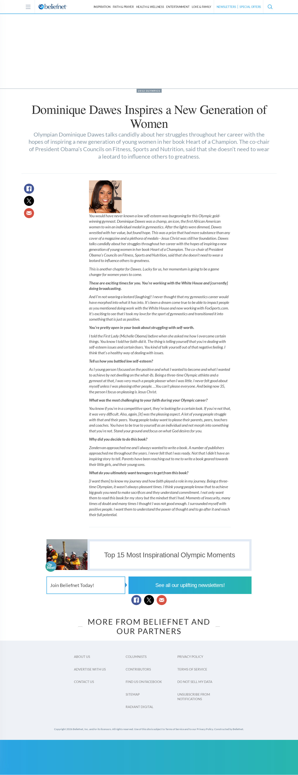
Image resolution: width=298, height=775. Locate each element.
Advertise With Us (90, 669)
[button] (270, 7)
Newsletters (226, 7)
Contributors (138, 669)
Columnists (136, 657)
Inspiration (102, 7)
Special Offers (250, 7)
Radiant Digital (139, 707)
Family (201, 7)
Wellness (150, 7)
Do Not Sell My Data (194, 682)
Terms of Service (192, 669)
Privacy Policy (190, 657)
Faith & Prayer (123, 7)
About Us (82, 657)
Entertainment (177, 7)
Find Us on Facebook (144, 682)
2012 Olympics (149, 90)
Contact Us (84, 682)
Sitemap (133, 694)
